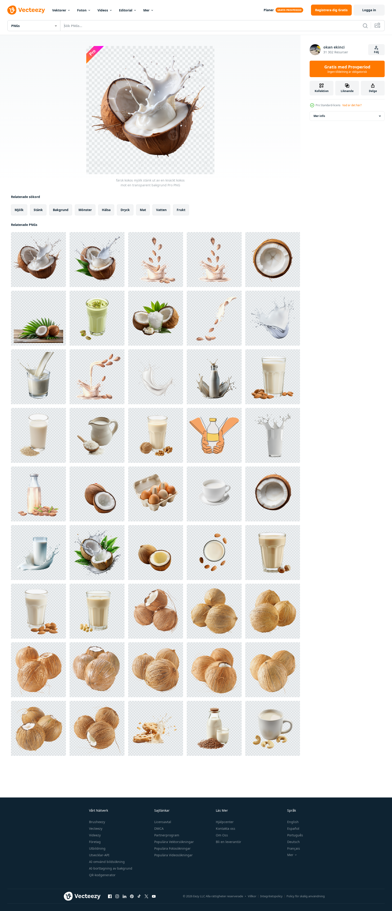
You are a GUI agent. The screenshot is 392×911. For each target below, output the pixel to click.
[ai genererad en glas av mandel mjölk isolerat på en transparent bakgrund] (272, 376)
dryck (125, 210)
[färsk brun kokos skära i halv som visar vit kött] (97, 493)
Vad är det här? (352, 105)
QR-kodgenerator (102, 875)
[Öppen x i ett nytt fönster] (146, 896)
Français (293, 848)
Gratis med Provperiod (347, 69)
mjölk (19, 210)
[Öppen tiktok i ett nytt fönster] (139, 896)
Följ (376, 52)
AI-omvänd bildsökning (107, 861)
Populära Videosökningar (173, 855)
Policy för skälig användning (306, 896)
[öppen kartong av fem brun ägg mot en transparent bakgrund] (155, 493)
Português (295, 835)
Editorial (125, 10)
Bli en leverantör (228, 842)
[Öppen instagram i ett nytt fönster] (117, 896)
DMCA (159, 828)
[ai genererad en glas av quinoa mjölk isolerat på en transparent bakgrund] (38, 435)
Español (293, 828)
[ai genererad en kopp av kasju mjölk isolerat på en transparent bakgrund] (272, 728)
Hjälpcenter (225, 822)
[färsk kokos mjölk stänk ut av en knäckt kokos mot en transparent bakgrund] (38, 259)
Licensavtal (162, 822)
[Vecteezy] (26, 10)
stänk (38, 210)
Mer (146, 10)
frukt (181, 210)
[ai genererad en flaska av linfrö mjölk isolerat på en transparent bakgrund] (214, 728)
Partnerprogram (166, 835)
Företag (95, 842)
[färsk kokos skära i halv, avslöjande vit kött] (155, 552)
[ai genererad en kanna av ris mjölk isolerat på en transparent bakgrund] (97, 435)
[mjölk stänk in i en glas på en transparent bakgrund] (38, 376)
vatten (161, 210)
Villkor (252, 896)
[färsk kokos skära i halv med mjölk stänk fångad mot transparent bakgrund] (97, 259)
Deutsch (293, 842)
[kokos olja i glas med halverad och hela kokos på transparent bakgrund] (155, 318)
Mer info (319, 116)
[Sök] (365, 25)
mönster (85, 210)
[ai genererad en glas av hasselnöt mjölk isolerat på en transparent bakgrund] (272, 552)
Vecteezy (95, 828)
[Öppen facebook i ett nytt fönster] (110, 896)
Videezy (95, 835)
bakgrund (60, 210)
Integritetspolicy (271, 896)
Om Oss (222, 835)
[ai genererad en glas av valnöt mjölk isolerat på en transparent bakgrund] (155, 435)
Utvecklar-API (99, 855)
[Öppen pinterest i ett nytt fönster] (132, 896)
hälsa (106, 210)
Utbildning (97, 848)
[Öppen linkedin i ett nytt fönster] (124, 896)
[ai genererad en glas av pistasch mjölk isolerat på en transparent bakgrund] (97, 318)
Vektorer (59, 10)
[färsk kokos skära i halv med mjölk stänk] (97, 552)
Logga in (369, 10)
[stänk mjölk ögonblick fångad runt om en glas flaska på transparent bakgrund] (214, 376)
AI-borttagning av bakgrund (110, 868)
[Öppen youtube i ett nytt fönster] (154, 896)
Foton (82, 10)
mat (143, 210)
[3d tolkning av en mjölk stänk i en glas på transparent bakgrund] (272, 435)
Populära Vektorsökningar (174, 842)
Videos (102, 10)
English (293, 822)
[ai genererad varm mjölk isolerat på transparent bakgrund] (214, 493)
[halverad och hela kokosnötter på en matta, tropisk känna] (38, 318)
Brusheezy (97, 822)
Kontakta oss (225, 828)
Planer (269, 10)
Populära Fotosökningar (172, 848)
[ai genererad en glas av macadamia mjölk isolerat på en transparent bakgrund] (97, 611)
